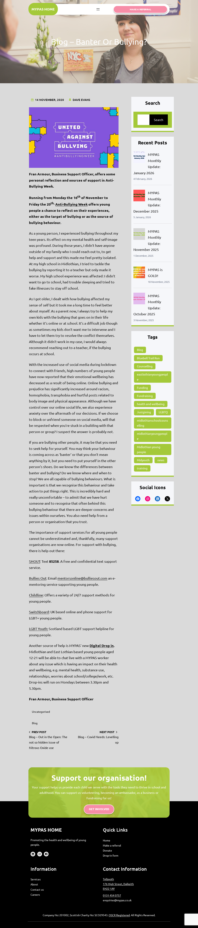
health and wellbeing (151, 404)
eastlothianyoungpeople (152, 376)
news (160, 460)
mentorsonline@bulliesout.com (82, 578)
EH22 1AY (109, 888)
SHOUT (34, 561)
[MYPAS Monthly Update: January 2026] (139, 158)
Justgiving (144, 412)
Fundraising (145, 396)
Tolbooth (108, 879)
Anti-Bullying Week (71, 204)
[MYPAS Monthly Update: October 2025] (139, 299)
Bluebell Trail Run (148, 358)
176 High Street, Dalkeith (118, 884)
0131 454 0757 (112, 895)
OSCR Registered (119, 915)
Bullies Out (37, 578)
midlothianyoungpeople (152, 436)
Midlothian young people (148, 449)
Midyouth (143, 460)
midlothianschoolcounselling (152, 423)
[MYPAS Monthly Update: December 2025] (139, 196)
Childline (36, 595)
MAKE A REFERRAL (140, 9)
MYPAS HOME (43, 9)
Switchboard (39, 612)
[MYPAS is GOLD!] (139, 273)
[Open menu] (98, 9)
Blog (35, 723)
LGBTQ (163, 412)
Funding (142, 387)
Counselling (145, 366)
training (142, 468)
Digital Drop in (102, 645)
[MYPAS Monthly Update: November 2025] (139, 235)
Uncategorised (41, 711)
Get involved (99, 809)
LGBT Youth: (38, 629)
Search (158, 120)
